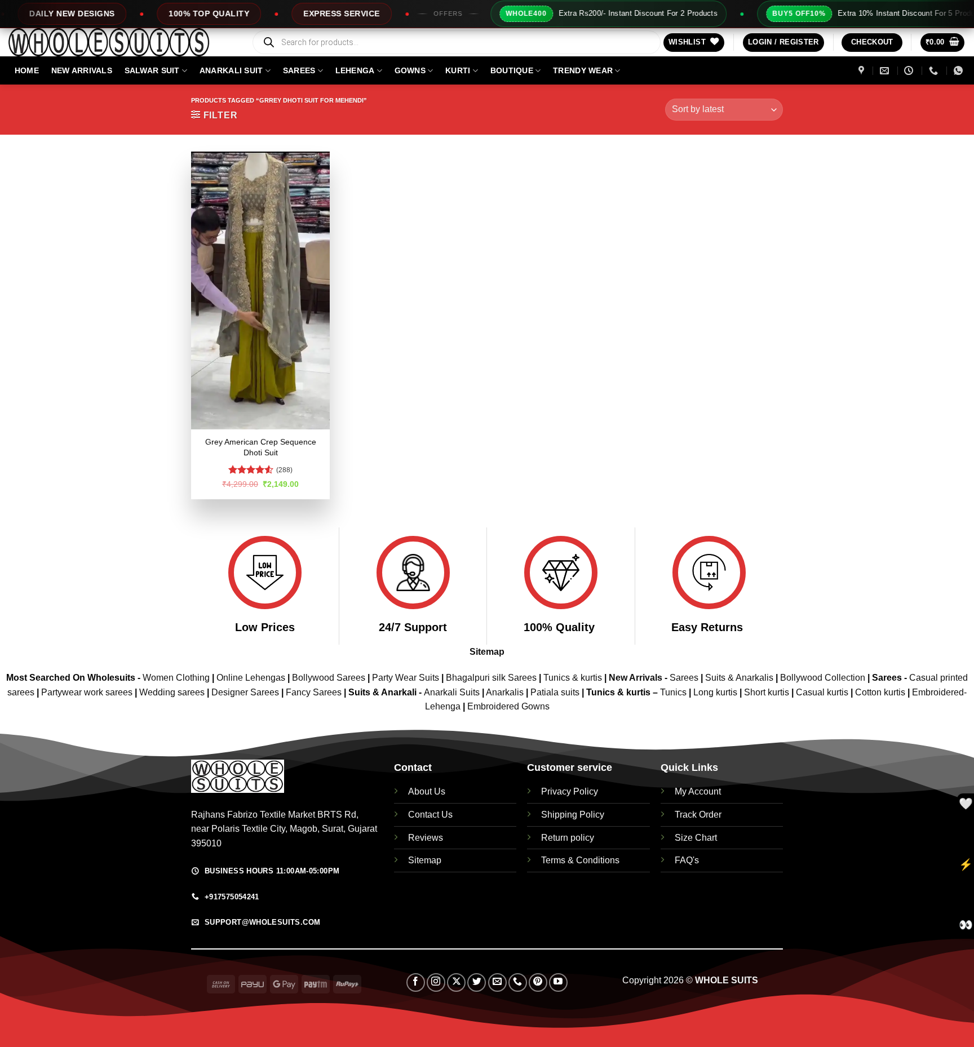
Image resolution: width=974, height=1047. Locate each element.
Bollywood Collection (822, 677)
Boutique (511, 70)
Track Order (698, 814)
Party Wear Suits (405, 677)
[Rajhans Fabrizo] (862, 71)
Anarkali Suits (453, 692)
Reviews (425, 837)
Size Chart (696, 837)
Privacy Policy (569, 791)
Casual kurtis (823, 692)
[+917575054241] (935, 71)
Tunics (674, 692)
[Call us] (517, 982)
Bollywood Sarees (328, 677)
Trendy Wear (583, 70)
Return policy (567, 837)
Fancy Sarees (314, 692)
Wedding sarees (172, 692)
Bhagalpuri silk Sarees (491, 677)
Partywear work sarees (86, 692)
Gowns (410, 70)
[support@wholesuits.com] (886, 71)
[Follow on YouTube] (558, 982)
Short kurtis (767, 692)
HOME (27, 70)
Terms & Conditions (580, 860)
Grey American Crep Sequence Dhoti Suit (260, 447)
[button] (783, 42)
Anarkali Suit (231, 70)
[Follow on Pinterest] (538, 982)
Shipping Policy (572, 814)
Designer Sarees (245, 692)
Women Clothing (176, 677)
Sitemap (487, 651)
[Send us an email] (497, 982)
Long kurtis (716, 692)
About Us (426, 791)
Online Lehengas (250, 677)
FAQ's (687, 860)
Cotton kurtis (881, 692)
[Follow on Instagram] (436, 982)
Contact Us (430, 814)
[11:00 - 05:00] (910, 71)
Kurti (457, 70)
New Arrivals (81, 70)
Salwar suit (152, 70)
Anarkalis (506, 692)
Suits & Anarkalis (739, 677)
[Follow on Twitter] (476, 982)
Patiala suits (556, 692)
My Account (698, 791)
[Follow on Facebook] (415, 982)
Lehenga (355, 70)
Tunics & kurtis (572, 677)
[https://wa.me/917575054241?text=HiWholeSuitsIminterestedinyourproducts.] (960, 71)
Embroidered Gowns (508, 706)
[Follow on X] (456, 982)
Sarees (299, 70)
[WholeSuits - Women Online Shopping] (121, 42)
